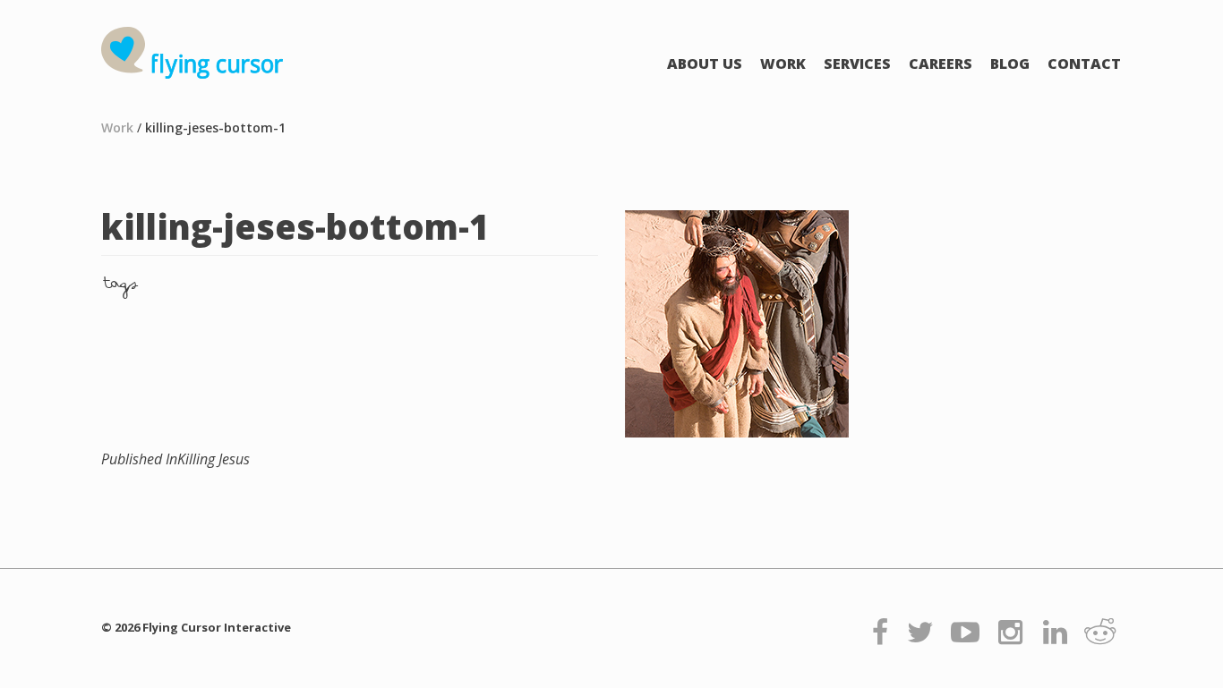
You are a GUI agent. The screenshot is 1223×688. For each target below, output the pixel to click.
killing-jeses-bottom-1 (215, 127)
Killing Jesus (175, 459)
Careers (940, 63)
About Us (704, 63)
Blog (1010, 63)
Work (783, 63)
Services (857, 63)
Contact (1084, 63)
